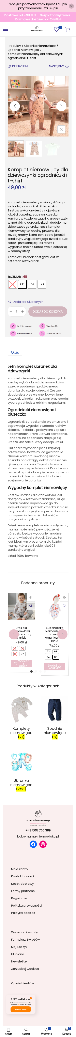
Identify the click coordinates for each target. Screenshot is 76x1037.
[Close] (71, 6)
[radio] (13, 284)
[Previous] (15, 106)
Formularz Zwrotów (25, 939)
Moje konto (19, 869)
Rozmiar (14, 276)
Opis (15, 352)
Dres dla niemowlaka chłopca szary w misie (21, 633)
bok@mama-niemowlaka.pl (38, 836)
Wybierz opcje (23, 663)
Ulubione (17, 954)
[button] (28, 301)
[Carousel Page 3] (40, 671)
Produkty (14, 46)
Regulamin (19, 898)
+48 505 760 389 (38, 830)
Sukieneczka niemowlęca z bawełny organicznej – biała (55, 634)
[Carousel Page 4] (45, 671)
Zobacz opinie (21, 1009)
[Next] (61, 106)
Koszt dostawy (22, 883)
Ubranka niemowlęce (40, 46)
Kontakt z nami (22, 876)
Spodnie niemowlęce (23, 50)
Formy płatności (23, 891)
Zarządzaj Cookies (25, 969)
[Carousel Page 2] (36, 671)
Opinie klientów (22, 983)
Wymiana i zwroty (24, 932)
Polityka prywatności (26, 905)
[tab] (38, 352)
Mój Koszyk (19, 947)
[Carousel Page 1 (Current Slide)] (31, 671)
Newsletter (19, 961)
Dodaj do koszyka (48, 311)
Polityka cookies (23, 913)
